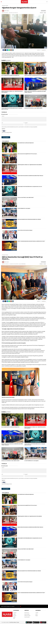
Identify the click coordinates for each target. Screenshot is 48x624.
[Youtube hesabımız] (20, 606)
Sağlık (45, 12)
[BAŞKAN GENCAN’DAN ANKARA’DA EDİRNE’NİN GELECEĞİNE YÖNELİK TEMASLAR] (35, 84)
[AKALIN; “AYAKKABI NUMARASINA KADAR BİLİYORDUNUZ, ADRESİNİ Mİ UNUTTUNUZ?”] (9, 250)
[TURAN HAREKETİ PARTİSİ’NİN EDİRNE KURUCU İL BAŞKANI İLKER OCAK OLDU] (13, 101)
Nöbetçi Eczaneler (27, 615)
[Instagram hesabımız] (18, 606)
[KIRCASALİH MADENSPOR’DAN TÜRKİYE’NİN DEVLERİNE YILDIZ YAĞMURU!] (9, 228)
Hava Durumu (26, 612)
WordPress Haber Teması (14, 622)
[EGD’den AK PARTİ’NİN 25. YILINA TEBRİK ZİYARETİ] (35, 101)
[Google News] (43, 50)
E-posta (26, 122)
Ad (2, 122)
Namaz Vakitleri (26, 614)
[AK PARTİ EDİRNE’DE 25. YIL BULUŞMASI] (9, 217)
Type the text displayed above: (7, 132)
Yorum (3, 116)
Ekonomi (14, 615)
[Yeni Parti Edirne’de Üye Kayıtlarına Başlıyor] (9, 239)
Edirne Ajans (7, 10)
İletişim (37, 615)
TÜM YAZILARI (43, 10)
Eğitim (14, 617)
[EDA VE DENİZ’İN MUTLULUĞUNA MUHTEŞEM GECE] (13, 68)
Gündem (41, 12)
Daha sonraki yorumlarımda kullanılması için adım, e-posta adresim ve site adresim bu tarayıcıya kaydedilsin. (19, 126)
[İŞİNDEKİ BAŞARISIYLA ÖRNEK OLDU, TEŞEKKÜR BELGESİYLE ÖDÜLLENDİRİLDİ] (13, 84)
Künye (37, 614)
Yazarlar (37, 612)
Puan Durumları (26, 617)
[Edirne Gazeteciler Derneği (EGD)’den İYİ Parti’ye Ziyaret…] (35, 68)
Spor (14, 618)
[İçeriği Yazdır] (13, 50)
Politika (45, 263)
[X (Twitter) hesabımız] (17, 606)
